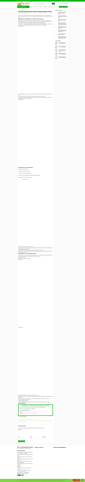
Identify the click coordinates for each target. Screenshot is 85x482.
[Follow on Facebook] (66, 0)
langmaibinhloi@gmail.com (22, 471)
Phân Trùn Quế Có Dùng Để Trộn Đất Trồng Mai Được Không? (62, 13)
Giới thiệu (35, 6)
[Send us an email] (67, 0)
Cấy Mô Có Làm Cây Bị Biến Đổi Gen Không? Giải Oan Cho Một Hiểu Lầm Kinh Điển (62, 37)
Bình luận (19, 429)
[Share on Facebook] (19, 416)
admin (26, 13)
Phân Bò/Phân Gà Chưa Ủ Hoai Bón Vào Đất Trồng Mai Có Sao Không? (62, 27)
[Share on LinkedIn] (25, 416)
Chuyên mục (50, 6)
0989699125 (20, 0)
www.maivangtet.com (26, 413)
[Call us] (21, 475)
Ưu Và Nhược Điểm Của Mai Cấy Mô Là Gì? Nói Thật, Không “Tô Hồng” (62, 16)
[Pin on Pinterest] (23, 416)
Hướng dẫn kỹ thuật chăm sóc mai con (29, 10)
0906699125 (26, 0)
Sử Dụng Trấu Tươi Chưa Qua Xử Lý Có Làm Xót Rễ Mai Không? (62, 20)
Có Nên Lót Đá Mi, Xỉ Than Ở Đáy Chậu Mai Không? (62, 34)
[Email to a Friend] (22, 416)
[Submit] (53, 3)
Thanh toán (62, 0)
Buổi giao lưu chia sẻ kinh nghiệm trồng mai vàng (44, 420)
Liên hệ (65, 0)
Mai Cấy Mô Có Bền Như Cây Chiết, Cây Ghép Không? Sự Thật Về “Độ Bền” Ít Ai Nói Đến (62, 24)
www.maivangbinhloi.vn (33, 413)
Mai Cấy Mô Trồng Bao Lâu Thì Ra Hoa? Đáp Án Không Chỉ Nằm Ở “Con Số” (62, 31)
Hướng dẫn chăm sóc (21, 10)
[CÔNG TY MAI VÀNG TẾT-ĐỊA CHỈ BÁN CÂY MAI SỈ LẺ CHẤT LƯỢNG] (24, 4)
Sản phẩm (45, 6)
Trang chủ (31, 6)
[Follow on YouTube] (23, 475)
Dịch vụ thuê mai (40, 6)
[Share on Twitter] (20, 416)
